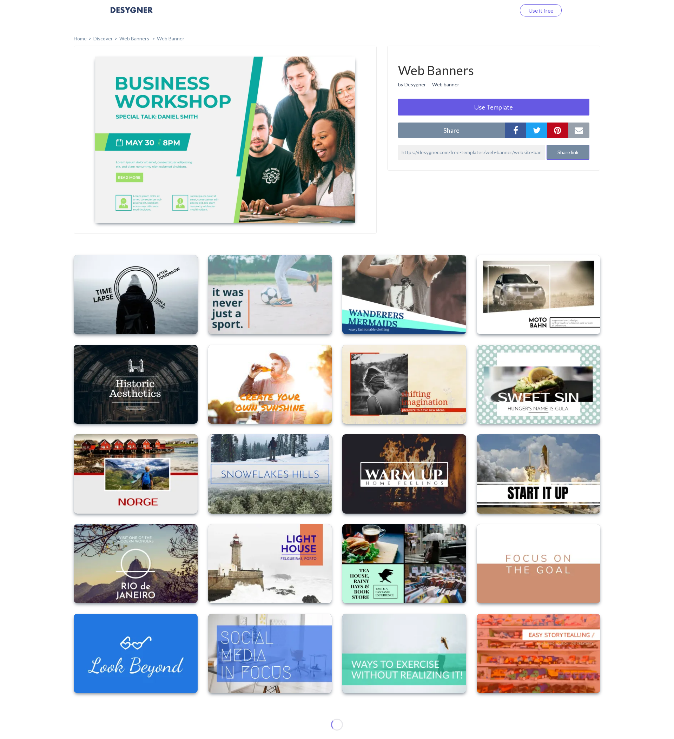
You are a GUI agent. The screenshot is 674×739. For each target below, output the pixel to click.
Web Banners (134, 38)
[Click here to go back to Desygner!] (131, 15)
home (80, 38)
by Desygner (412, 84)
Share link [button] (568, 152)
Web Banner (170, 38)
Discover (103, 38)
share (451, 130)
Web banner (445, 84)
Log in (499, 10)
